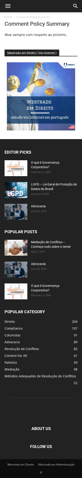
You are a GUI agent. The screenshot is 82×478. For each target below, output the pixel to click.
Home (8, 17)
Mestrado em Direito (21, 464)
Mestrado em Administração (56, 464)
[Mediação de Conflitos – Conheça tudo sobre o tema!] (16, 248)
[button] (7, 6)
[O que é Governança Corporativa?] (16, 168)
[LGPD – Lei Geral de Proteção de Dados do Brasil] (16, 190)
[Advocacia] (16, 212)
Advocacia (38, 206)
